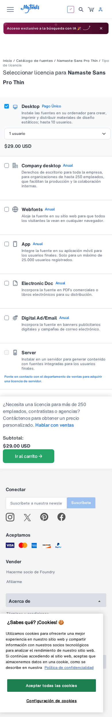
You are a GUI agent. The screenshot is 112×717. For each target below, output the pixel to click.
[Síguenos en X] (29, 517)
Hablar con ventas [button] (54, 424)
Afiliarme (14, 581)
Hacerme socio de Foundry (30, 572)
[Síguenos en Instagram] (12, 517)
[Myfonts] (30, 12)
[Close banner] (101, 28)
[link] (91, 9)
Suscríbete (81, 502)
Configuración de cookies (51, 701)
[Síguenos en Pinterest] (46, 517)
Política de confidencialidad (69, 667)
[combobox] (57, 133)
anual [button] (68, 165)
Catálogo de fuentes (34, 60)
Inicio (7, 60)
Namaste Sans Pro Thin (77, 60)
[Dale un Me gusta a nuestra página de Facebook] (63, 517)
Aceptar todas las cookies (51, 685)
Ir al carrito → (28, 456)
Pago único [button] (51, 106)
